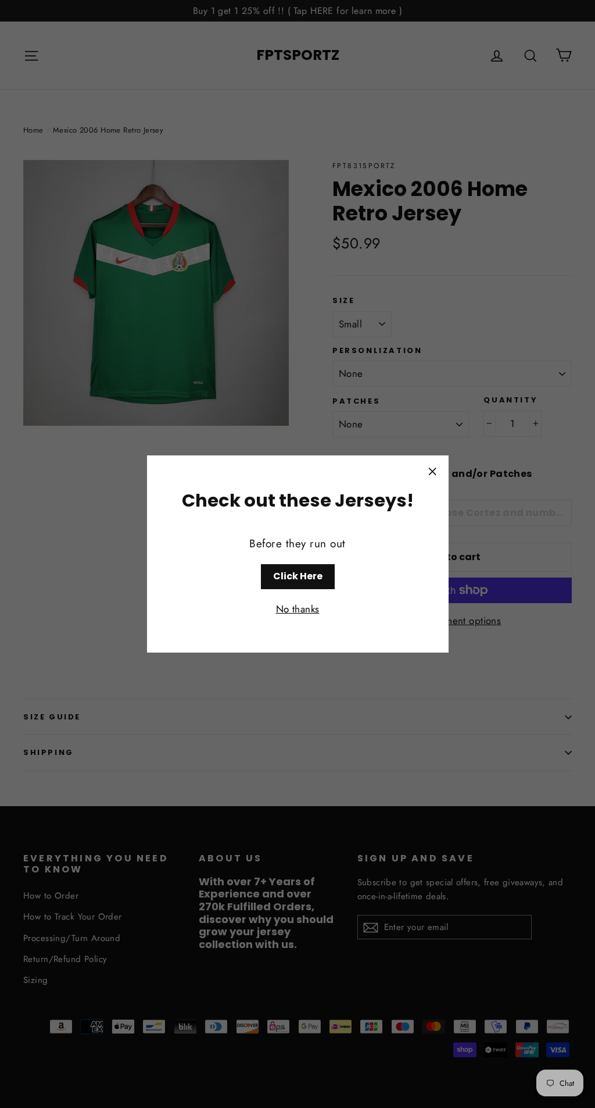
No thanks (298, 609)
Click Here (297, 576)
